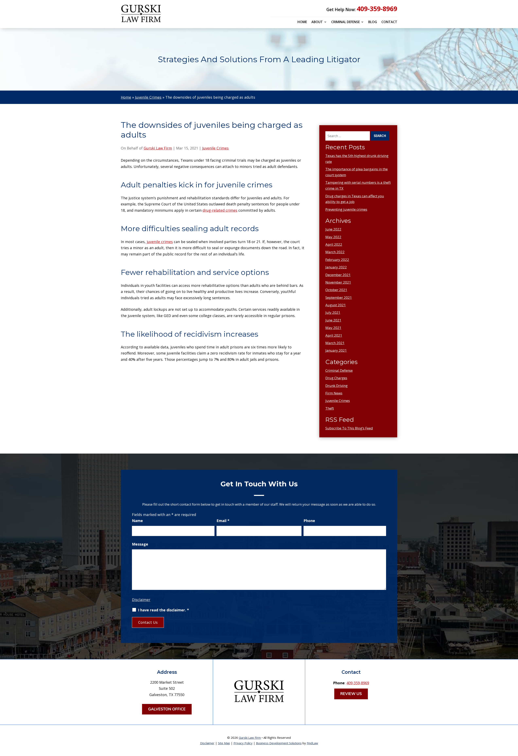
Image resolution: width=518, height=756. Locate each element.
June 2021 (333, 320)
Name (137, 520)
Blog (372, 22)
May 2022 (333, 237)
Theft (329, 408)
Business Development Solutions (279, 743)
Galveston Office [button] (167, 709)
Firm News (333, 393)
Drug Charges (336, 378)
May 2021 (333, 327)
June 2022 (333, 229)
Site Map (224, 743)
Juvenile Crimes (215, 148)
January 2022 (336, 267)
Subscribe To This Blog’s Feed (349, 428)
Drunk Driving (336, 385)
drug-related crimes (220, 210)
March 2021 (335, 343)
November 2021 (338, 282)
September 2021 (338, 297)
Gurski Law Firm (158, 148)
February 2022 (337, 259)
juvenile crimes (160, 241)
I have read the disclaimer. (163, 610)
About (317, 22)
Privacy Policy (243, 743)
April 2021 (333, 335)
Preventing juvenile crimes (346, 209)
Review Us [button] (351, 693)
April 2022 (333, 244)
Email (223, 520)
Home (302, 22)
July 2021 (332, 312)
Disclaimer (141, 599)
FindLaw (312, 743)
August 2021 (335, 305)
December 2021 (338, 274)
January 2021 (336, 350)
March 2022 (335, 252)
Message (140, 544)
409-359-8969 (377, 8)
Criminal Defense (345, 22)
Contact (389, 22)
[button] (514, 727)
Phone (309, 520)
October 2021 (336, 289)
